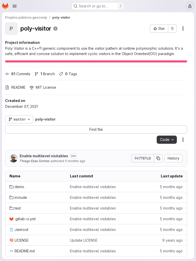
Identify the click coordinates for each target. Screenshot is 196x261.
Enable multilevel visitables (44, 156)
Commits (20, 74)
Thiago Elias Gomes (35, 161)
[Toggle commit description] (73, 156)
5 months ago (75, 161)
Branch (48, 74)
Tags (71, 74)
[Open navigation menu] (14, 6)
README (18, 87)
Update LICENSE (83, 240)
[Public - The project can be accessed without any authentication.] (55, 29)
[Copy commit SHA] (158, 158)
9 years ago (172, 240)
